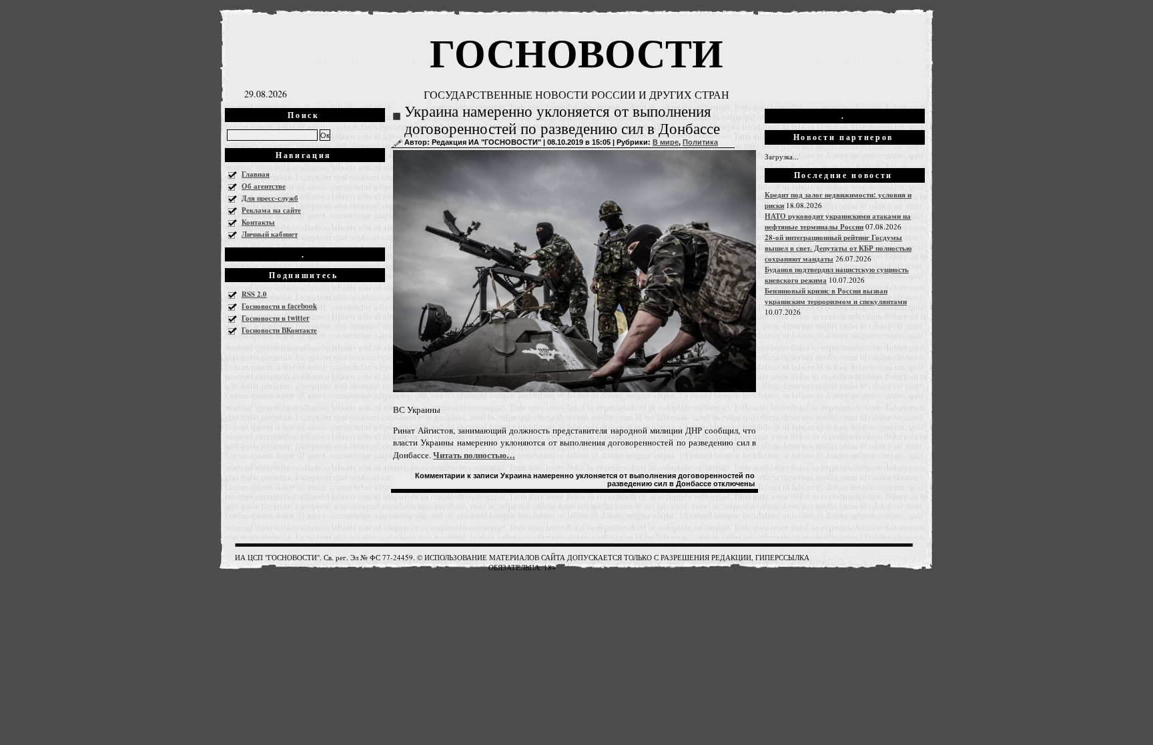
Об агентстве (264, 186)
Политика (700, 142)
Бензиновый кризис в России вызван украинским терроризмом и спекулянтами (836, 296)
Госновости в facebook (279, 306)
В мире (666, 142)
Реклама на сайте (271, 210)
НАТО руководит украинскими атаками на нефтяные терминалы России (838, 221)
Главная (256, 174)
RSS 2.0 (254, 294)
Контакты (258, 222)
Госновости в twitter (276, 318)
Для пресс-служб (270, 198)
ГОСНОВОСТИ (576, 52)
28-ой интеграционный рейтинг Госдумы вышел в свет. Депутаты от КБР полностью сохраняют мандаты (838, 248)
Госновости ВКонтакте (279, 330)
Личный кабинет (270, 234)
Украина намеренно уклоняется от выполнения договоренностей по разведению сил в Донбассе (562, 120)
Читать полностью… (474, 454)
